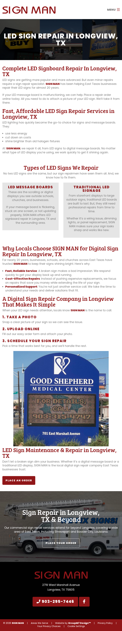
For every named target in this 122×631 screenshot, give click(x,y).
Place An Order (19, 480)
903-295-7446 (57, 601)
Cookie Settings (76, 626)
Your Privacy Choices (49, 626)
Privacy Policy (105, 623)
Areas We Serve (39, 623)
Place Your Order (61, 543)
